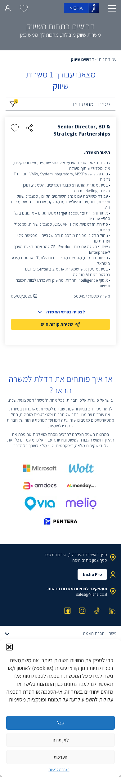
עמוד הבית (107, 59)
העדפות (60, 757)
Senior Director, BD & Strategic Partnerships (81, 130)
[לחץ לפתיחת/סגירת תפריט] (112, 8)
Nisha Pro (92, 574)
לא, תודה (61, 740)
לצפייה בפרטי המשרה (65, 312)
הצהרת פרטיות (59, 769)
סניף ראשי (98, 554)
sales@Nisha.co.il (91, 594)
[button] (9, 647)
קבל (60, 723)
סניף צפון (99, 560)
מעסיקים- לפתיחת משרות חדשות (77, 588)
